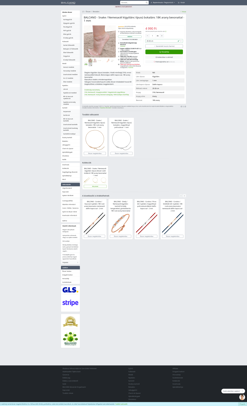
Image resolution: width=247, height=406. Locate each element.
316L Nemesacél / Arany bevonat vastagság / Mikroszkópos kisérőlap (107, 95)
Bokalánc (65, 141)
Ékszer (88, 12)
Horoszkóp (65, 278)
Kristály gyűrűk (68, 38)
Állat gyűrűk (67, 34)
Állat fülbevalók (68, 52)
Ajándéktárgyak (67, 152)
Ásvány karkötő (67, 137)
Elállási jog (66, 378)
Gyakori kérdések (67, 195)
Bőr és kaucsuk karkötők (68, 120)
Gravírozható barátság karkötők (70, 129)
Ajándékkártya (66, 176)
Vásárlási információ (68, 204)
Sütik (64, 384)
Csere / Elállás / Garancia (70, 208)
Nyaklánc (65, 85)
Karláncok (66, 115)
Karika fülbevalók (68, 45)
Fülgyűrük (66, 56)
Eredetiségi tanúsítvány (92, 90)
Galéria (64, 221)
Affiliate (175, 368)
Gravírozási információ (69, 215)
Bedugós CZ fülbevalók (70, 49)
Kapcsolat (65, 192)
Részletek (95, 186)
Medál (64, 63)
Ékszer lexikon (66, 271)
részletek (122, 46)
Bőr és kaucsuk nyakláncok (68, 97)
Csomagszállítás (67, 201)
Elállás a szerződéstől (70, 381)
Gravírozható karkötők (70, 124)
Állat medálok (67, 82)
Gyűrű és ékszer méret (69, 212)
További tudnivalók (121, 404)
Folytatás (65, 262)
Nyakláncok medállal (70, 93)
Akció (64, 179)
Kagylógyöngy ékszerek (69, 172)
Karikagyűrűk (67, 19)
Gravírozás (65, 165)
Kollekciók (65, 168)
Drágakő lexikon (67, 275)
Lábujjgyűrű (66, 145)
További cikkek (68, 393)
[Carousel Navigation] (182, 195)
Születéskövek (66, 282)
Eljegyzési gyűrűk (69, 23)
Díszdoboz (65, 156)
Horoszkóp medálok (69, 71)
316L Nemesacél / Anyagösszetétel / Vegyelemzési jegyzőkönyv (105, 92)
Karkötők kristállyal (69, 134)
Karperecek (67, 111)
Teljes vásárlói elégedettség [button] (125, 28)
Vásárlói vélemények (69, 226)
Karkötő (64, 108)
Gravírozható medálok (70, 74)
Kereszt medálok (68, 67)
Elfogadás (242, 404)
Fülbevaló (65, 41)
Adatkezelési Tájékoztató (72, 372)
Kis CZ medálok (68, 78)
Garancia (66, 375)
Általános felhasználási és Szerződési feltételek (80, 368)
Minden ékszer (67, 12)
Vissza (184, 12)
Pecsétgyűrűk (67, 27)
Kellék (64, 159)
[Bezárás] (242, 391)
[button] (100, 41)
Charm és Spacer (67, 148)
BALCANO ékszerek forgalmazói (74, 387)
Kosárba (165, 52)
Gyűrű (64, 16)
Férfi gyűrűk (67, 30)
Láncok (65, 89)
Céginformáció (67, 188)
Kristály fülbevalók (69, 60)
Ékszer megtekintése (95, 153)
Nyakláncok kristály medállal (69, 103)
